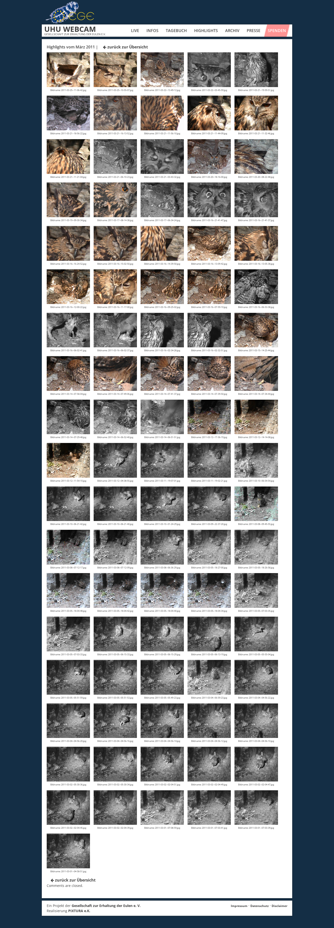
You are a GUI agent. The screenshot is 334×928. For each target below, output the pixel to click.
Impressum (239, 906)
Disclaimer (279, 906)
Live (135, 30)
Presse (253, 30)
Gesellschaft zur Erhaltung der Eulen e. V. (106, 905)
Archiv (232, 30)
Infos (152, 30)
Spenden (277, 30)
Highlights (206, 30)
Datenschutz (259, 906)
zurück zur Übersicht (127, 47)
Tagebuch (176, 30)
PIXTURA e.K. (79, 910)
